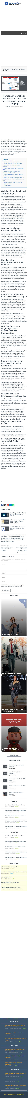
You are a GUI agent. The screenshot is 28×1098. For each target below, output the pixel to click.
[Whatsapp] (13, 505)
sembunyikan (11, 159)
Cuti (7, 538)
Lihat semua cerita (14, 755)
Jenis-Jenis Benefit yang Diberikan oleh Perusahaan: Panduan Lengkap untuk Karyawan (21, 549)
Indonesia (24, 535)
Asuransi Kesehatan (15, 536)
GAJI (9, 538)
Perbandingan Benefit (6, 540)
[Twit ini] (5, 505)
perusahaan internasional (17, 540)
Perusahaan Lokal (5, 541)
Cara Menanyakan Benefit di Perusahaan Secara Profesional (7, 548)
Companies (18, 535)
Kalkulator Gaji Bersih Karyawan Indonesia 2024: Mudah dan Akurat (18, 528)
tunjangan (12, 541)
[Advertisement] (14, 21)
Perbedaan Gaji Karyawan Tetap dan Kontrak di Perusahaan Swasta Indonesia (18, 521)
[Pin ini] (8, 505)
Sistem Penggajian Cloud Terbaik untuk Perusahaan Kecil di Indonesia (18, 514)
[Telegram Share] (10, 505)
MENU (24, 33)
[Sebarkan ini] (2, 505)
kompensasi (14, 538)
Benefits (9, 535)
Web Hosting (4, 536)
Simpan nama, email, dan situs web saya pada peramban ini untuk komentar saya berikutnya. (12, 585)
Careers (13, 535)
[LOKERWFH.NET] (14, 3)
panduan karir (20, 538)
